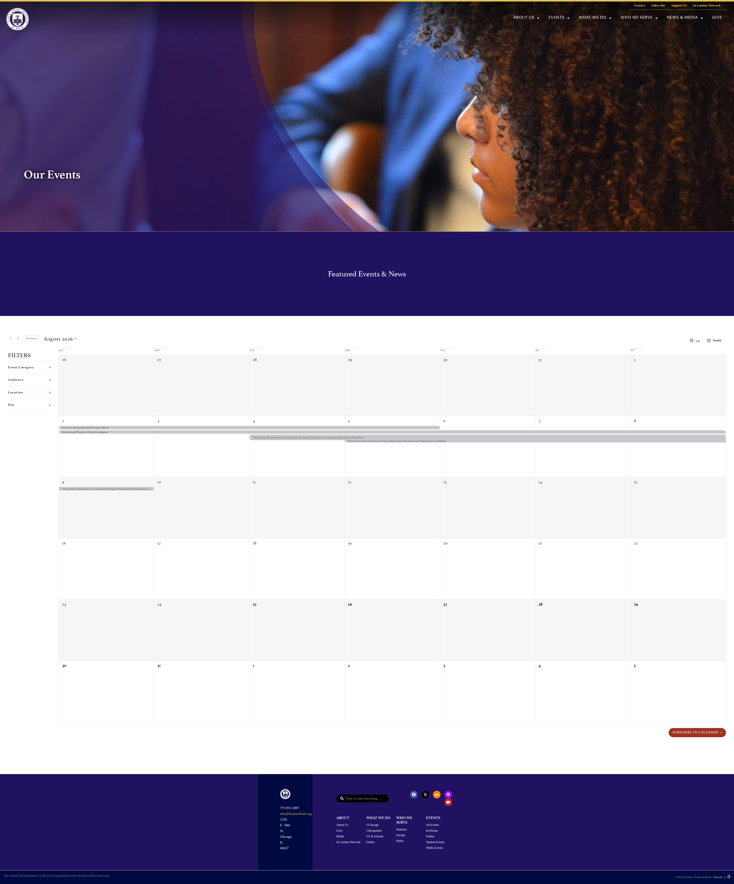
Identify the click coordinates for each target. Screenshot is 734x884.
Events (557, 18)
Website (718, 877)
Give (717, 18)
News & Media (682, 18)
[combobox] (362, 798)
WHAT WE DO (378, 818)
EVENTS (433, 818)
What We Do (593, 18)
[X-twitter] (425, 794)
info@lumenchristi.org (296, 814)
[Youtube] (448, 802)
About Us (523, 18)
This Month (31, 338)
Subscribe (658, 5)
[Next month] (17, 338)
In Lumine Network (707, 5)
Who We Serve (637, 18)
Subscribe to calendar (695, 732)
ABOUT (342, 818)
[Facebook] (414, 794)
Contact (639, 5)
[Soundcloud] (437, 794)
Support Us (679, 5)
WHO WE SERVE (404, 820)
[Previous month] (10, 338)
